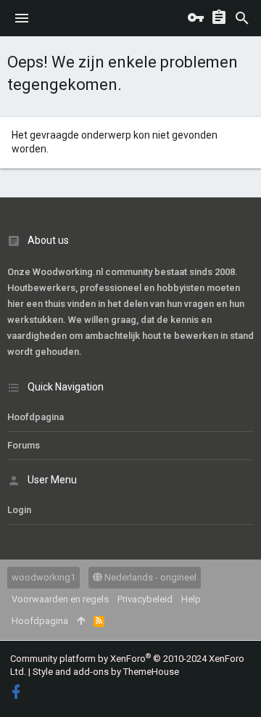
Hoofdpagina (35, 416)
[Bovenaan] (80, 621)
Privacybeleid (145, 599)
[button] (21, 18)
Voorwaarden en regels (60, 599)
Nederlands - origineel (149, 577)
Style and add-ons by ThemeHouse (106, 671)
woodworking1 (43, 577)
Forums (23, 445)
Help (191, 599)
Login (19, 509)
